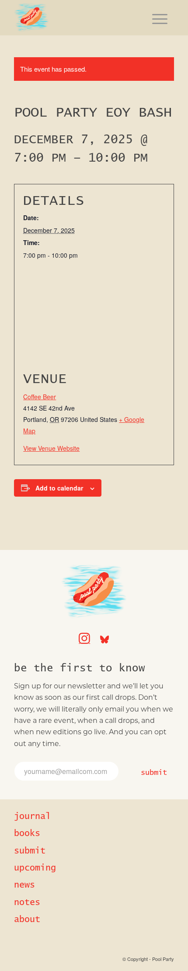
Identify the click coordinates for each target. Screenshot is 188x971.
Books (27, 833)
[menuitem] (160, 17)
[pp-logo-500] (78, 17)
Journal (32, 816)
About (27, 919)
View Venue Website (51, 448)
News (24, 885)
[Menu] (160, 17)
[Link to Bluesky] (104, 635)
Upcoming (35, 868)
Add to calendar (59, 488)
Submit (154, 773)
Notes (27, 902)
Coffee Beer (39, 396)
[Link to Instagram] (84, 635)
